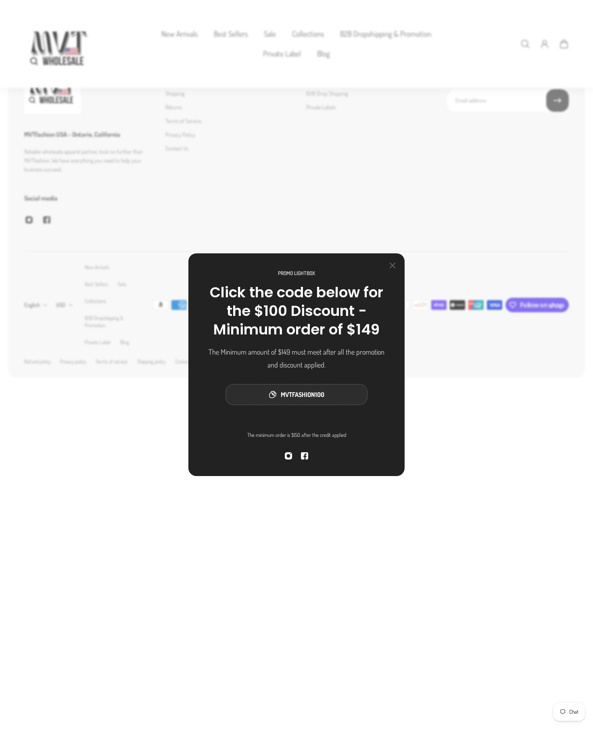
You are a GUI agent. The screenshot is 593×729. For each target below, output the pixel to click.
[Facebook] (305, 456)
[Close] (392, 265)
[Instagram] (288, 456)
